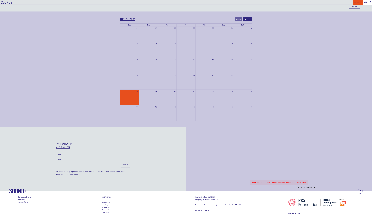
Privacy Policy (202, 210)
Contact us (106, 197)
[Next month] (250, 19)
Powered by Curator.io (306, 187)
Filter (354, 6)
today (238, 19)
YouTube (105, 212)
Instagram (106, 205)
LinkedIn (106, 207)
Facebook (106, 202)
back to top (360, 191)
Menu (366, 2)
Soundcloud (107, 210)
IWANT (299, 213)
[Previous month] (245, 19)
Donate (358, 2)
